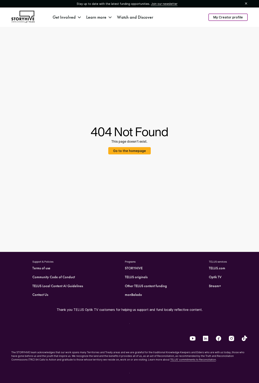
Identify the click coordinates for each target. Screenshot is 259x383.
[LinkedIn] (205, 338)
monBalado (133, 295)
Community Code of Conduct (53, 277)
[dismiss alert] (246, 3)
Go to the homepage (129, 151)
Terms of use (41, 268)
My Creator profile (228, 17)
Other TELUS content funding (146, 286)
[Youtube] (192, 338)
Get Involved (64, 17)
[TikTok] (244, 338)
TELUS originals (136, 277)
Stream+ (215, 286)
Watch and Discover (135, 17)
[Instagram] (231, 338)
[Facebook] (218, 338)
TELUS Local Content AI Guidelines (57, 286)
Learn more (96, 17)
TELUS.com (217, 268)
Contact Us (40, 295)
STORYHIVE (134, 268)
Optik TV (215, 277)
